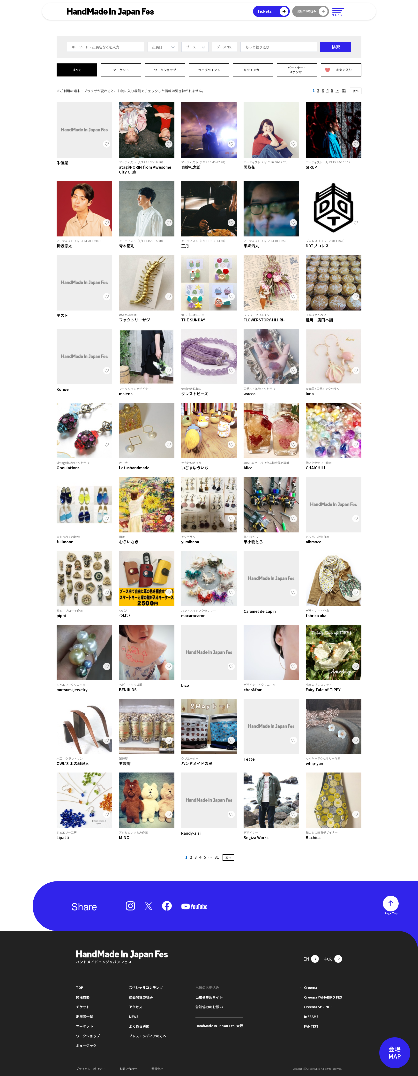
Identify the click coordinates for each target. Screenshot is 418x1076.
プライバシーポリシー (90, 1069)
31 (344, 90)
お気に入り (344, 70)
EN (306, 958)
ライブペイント (209, 70)
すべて (77, 70)
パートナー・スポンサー (297, 69)
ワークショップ (165, 70)
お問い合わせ (128, 1069)
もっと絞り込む (257, 47)
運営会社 (157, 1069)
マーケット (121, 70)
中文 (328, 958)
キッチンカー (253, 70)
